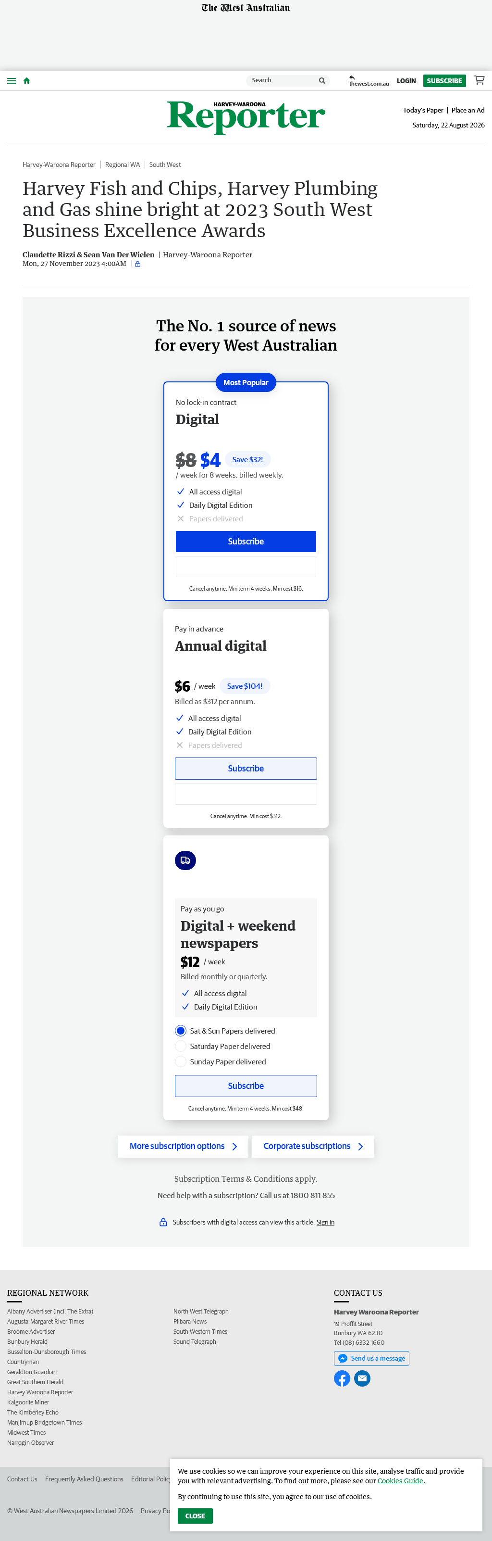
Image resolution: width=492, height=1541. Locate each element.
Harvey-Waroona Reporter (59, 164)
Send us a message (378, 1358)
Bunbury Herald (27, 1341)
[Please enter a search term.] (322, 80)
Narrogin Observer (30, 1442)
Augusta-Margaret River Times (45, 1321)
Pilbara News (190, 1321)
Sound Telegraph (194, 1341)
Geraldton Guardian (32, 1372)
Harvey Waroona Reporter (40, 1392)
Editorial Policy (151, 1479)
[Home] (27, 81)
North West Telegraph (201, 1311)
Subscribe (444, 81)
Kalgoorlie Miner (28, 1402)
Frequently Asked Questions (84, 1479)
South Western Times (200, 1331)
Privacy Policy (160, 1511)
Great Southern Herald (35, 1382)
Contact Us (22, 1479)
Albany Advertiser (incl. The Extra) (50, 1311)
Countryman (23, 1361)
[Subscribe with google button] (246, 566)
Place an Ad (468, 110)
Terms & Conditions (257, 1179)
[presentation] (180, 1030)
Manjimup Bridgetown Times (44, 1422)
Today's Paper (423, 110)
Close (195, 1516)
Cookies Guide (400, 1481)
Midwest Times (26, 1432)
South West (165, 164)
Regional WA (122, 164)
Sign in (325, 1222)
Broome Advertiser (31, 1331)
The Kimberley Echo (33, 1412)
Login (406, 81)
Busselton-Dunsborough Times (46, 1351)
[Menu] (11, 80)
